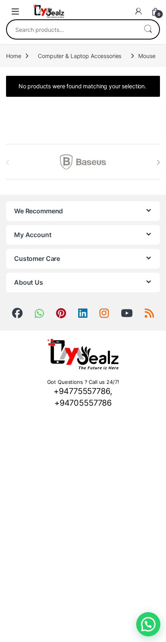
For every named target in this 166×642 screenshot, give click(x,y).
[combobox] (72, 29)
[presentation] (158, 162)
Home (13, 55)
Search (148, 29)
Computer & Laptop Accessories (79, 55)
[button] (148, 624)
